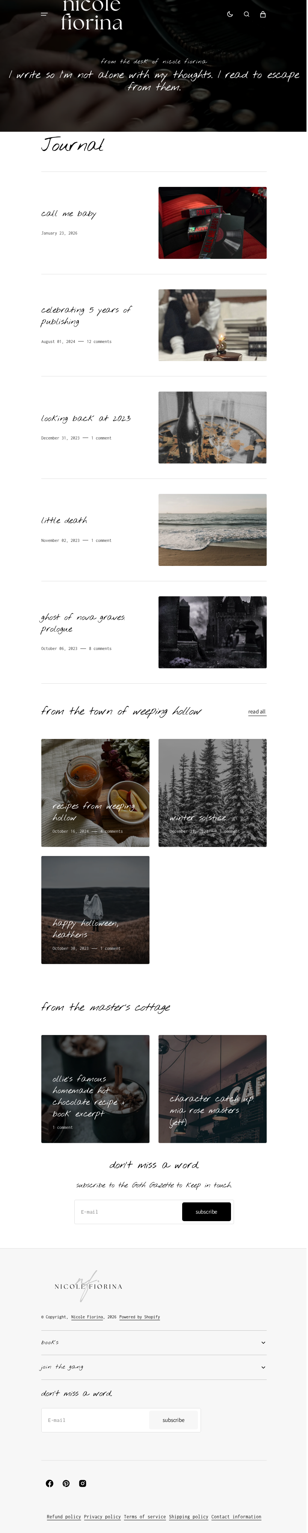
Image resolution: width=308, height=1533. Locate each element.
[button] (41, 14)
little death (64, 519)
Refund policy (61, 1516)
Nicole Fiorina (84, 1317)
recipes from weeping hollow (91, 810)
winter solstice (197, 816)
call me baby (68, 212)
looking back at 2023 (86, 416)
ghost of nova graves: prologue (80, 621)
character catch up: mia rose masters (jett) (209, 1108)
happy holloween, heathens (82, 927)
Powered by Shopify (137, 1317)
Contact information (233, 1516)
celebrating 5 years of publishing (83, 314)
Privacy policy (99, 1516)
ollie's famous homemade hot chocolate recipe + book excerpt (86, 1094)
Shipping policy (185, 1516)
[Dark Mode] (227, 14)
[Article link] (151, 220)
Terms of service (142, 1516)
